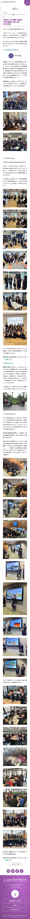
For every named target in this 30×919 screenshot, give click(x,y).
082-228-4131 (16, 886)
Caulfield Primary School (11, 49)
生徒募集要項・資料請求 (15, 901)
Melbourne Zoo (9, 363)
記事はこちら (8, 359)
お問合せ (15, 905)
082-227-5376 (16, 887)
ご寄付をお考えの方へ (15, 909)
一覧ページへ (14, 864)
